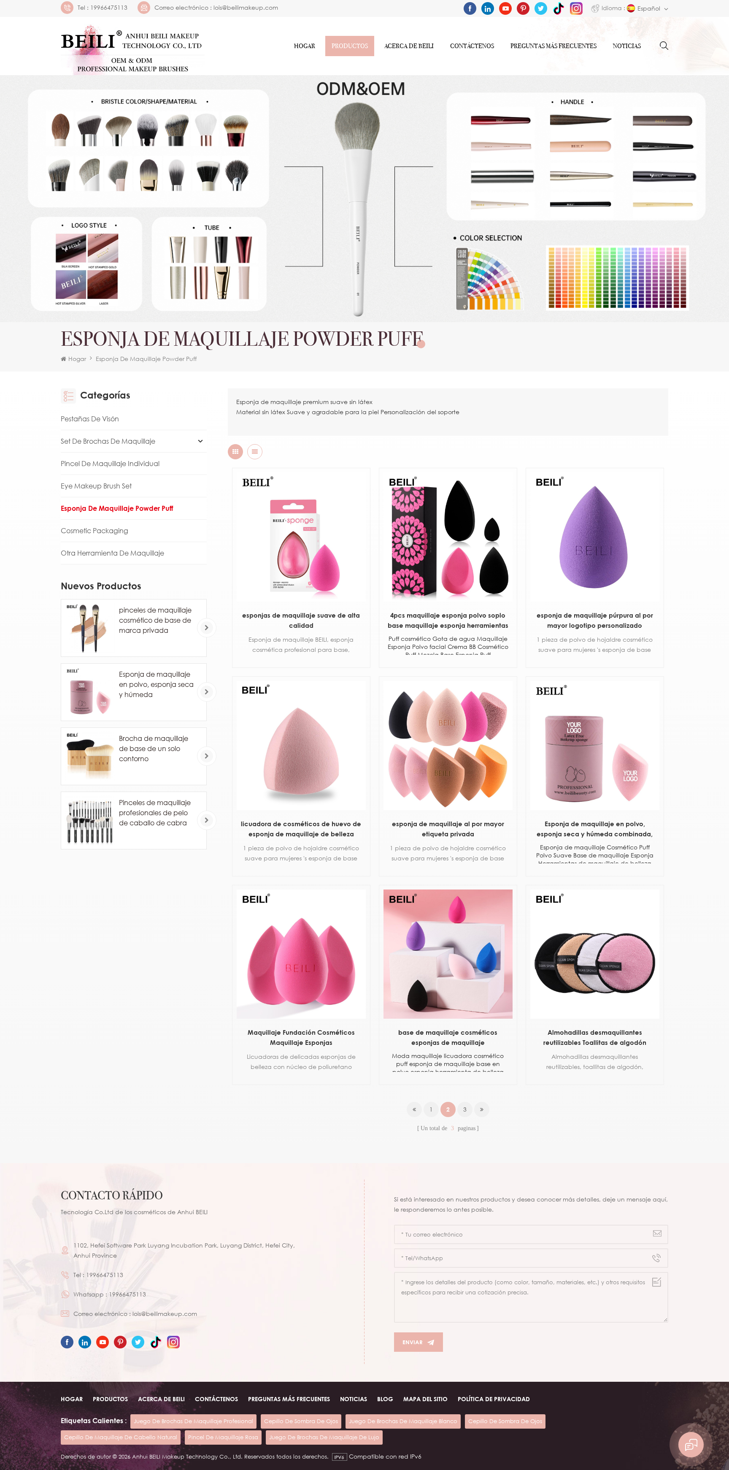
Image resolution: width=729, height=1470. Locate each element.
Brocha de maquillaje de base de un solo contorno (153, 748)
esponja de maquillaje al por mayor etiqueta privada (448, 829)
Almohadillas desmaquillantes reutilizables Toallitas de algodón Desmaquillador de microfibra (594, 1037)
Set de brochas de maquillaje (108, 441)
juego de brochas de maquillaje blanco (403, 1421)
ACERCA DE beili (161, 1398)
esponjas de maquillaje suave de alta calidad (301, 620)
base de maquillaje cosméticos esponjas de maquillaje (447, 1037)
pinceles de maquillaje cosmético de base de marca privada (155, 620)
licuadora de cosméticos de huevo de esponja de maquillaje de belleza (301, 829)
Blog (385, 1398)
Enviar (412, 1342)
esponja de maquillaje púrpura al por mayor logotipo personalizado (595, 620)
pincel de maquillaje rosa (223, 1437)
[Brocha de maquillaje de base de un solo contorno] (90, 756)
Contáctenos (472, 46)
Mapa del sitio (425, 1398)
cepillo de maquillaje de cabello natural (120, 1437)
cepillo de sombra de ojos (301, 1421)
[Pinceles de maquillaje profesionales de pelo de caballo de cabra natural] (90, 820)
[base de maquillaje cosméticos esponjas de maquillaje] (448, 954)
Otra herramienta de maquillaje (112, 553)
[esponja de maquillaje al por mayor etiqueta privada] (448, 745)
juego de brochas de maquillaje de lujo (324, 1437)
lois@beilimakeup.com (245, 7)
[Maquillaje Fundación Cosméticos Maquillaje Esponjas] (301, 954)
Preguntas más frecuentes (553, 46)
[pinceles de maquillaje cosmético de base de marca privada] (90, 628)
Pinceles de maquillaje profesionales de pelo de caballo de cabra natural (155, 813)
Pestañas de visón (90, 419)
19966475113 (108, 7)
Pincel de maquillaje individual (110, 463)
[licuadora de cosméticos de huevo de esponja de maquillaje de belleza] (301, 745)
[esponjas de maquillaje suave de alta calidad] (301, 537)
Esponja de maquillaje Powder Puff (146, 358)
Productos (350, 46)
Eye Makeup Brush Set (96, 486)
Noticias (627, 46)
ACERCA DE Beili (409, 46)
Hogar (304, 46)
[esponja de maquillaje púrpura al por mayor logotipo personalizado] (594, 537)
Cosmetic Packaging (94, 530)
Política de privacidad (494, 1398)
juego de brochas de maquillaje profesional (193, 1421)
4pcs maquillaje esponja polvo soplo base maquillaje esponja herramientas (448, 620)
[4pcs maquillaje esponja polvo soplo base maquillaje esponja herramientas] (448, 537)
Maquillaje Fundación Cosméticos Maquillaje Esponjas (301, 1037)
